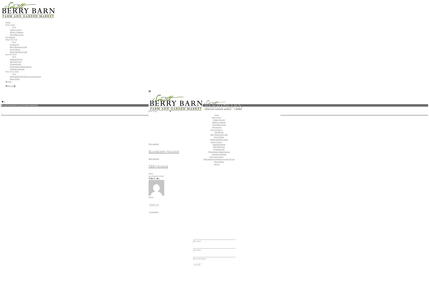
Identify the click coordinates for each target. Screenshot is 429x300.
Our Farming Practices (207, 284)
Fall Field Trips (15, 62)
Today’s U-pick (16, 30)
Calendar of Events (17, 69)
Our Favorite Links (205, 293)
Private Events (15, 64)
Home (7, 23)
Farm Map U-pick (16, 35)
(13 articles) (153, 212)
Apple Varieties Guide (18, 52)
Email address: (199, 255)
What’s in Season (16, 32)
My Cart (11, 86)
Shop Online (15, 79)
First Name (197, 238)
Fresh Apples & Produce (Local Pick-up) (25, 77)
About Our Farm (204, 279)
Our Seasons (10, 37)
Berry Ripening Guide (18, 47)
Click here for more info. (158, 279)
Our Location (203, 281)
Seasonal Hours (204, 291)
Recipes (8, 82)
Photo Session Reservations (20, 67)
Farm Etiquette (204, 286)
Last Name (197, 246)
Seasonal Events (16, 60)
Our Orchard (15, 50)
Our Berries (14, 45)
